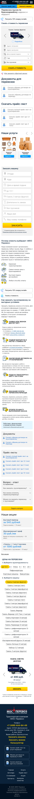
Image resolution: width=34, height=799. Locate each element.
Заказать (17, 225)
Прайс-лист (23, 773)
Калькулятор (17, 743)
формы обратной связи (18, 333)
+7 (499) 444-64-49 (20, 2)
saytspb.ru (17, 796)
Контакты (11, 778)
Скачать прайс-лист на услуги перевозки (17, 748)
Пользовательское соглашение (17, 789)
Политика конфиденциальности (17, 790)
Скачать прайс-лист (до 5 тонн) (17, 469)
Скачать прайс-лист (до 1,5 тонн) (19, 117)
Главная (11, 770)
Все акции (5, 554)
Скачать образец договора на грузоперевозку (19, 88)
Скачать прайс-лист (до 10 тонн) (17, 473)
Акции (23, 776)
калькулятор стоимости (17, 335)
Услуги (23, 770)
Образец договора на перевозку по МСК (17, 755)
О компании (11, 776)
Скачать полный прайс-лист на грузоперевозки (19, 110)
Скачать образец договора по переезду (19, 95)
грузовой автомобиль (16, 347)
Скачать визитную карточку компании (16, 763)
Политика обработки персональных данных (17, 793)
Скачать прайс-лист (8, 6)
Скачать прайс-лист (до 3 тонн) (19, 124)
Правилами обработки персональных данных (15, 232)
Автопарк (10, 773)
